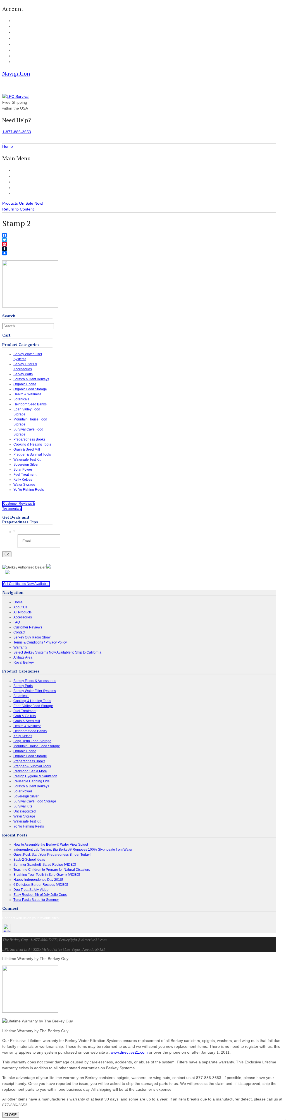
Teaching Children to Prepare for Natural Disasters (51, 870)
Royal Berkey (23, 662)
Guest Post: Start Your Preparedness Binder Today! (51, 855)
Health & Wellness (27, 394)
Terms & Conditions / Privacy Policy (40, 642)
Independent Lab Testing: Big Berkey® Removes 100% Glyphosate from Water (72, 850)
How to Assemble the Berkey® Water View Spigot (50, 844)
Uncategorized (24, 811)
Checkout (20, 32)
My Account (21, 21)
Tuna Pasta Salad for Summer (36, 900)
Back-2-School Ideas (29, 860)
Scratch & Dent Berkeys (31, 379)
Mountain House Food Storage (36, 746)
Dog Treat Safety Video (31, 890)
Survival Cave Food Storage (34, 801)
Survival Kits (22, 806)
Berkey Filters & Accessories (34, 681)
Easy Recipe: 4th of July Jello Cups (40, 895)
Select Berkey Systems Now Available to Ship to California (57, 652)
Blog (16, 44)
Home (18, 170)
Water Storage (24, 485)
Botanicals (21, 399)
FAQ (16, 50)
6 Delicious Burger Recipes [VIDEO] (40, 885)
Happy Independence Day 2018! (38, 880)
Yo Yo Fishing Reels (28, 490)
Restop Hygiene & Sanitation (35, 776)
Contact (18, 62)
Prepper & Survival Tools (32, 454)
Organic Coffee (24, 384)
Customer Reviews (30, 187)
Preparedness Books (29, 439)
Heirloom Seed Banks (30, 404)
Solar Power (22, 469)
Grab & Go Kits (24, 716)
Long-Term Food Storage (32, 741)
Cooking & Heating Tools (32, 444)
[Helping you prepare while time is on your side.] (15, 96)
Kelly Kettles (22, 480)
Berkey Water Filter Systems (34, 691)
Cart (16, 26)
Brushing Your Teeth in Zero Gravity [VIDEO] (46, 875)
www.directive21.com (129, 1052)
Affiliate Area (22, 657)
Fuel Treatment (24, 474)
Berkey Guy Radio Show (32, 637)
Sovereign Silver (26, 464)
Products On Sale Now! (22, 203)
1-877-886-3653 (16, 132)
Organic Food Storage (30, 389)
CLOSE (10, 1115)
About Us (19, 56)
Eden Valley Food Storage (33, 706)
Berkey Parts (23, 374)
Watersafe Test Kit (26, 459)
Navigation (16, 73)
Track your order (25, 38)
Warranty (20, 647)
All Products (23, 176)
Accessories (24, 182)
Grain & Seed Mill (26, 449)
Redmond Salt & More (30, 771)
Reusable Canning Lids (31, 781)
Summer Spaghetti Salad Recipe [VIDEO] (44, 865)
